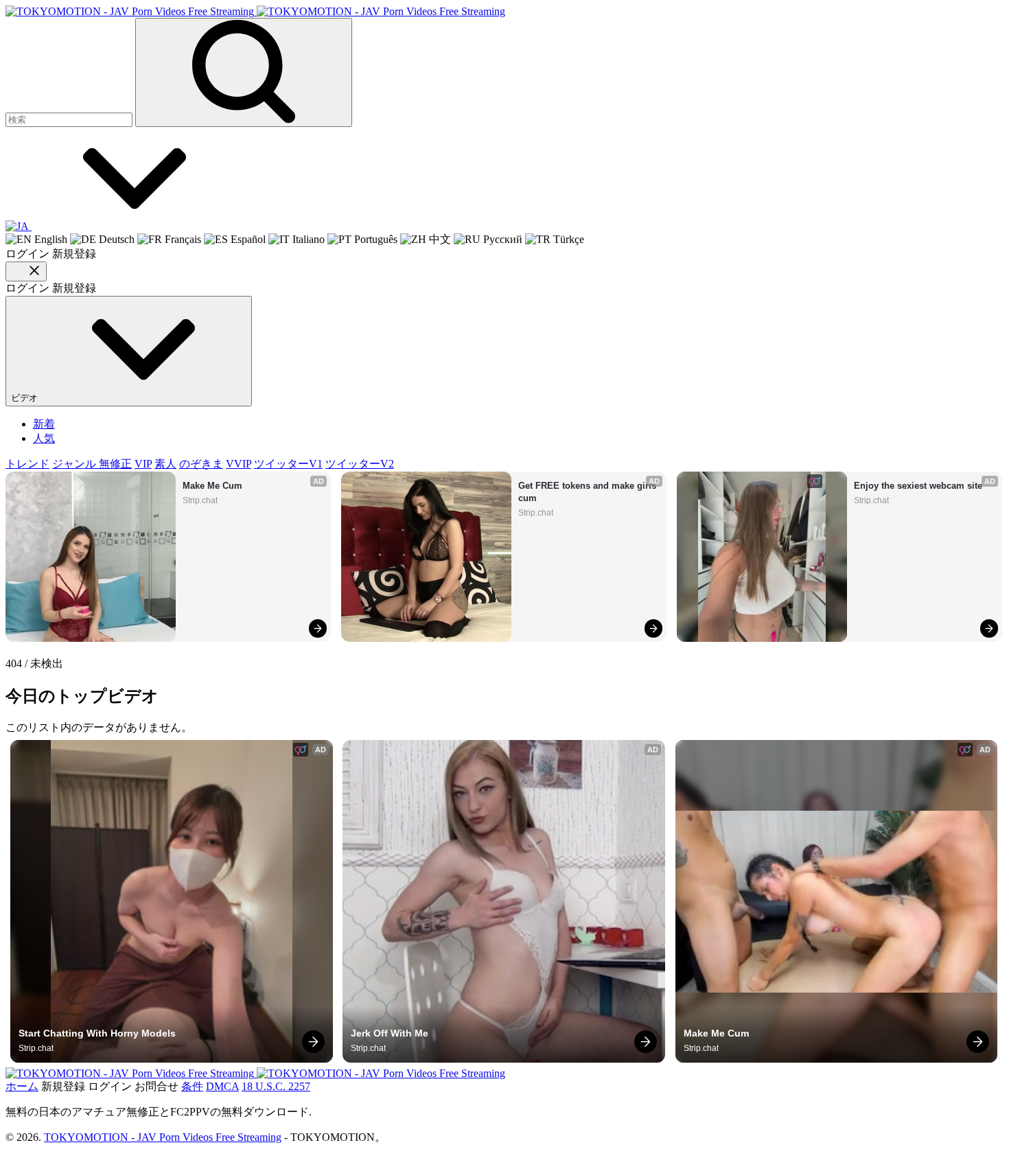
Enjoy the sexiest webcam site (918, 486)
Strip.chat (200, 500)
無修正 (115, 464)
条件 (192, 1086)
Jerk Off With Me (389, 1033)
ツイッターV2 (359, 464)
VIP (143, 464)
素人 (165, 464)
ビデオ (25, 398)
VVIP (238, 464)
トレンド (27, 464)
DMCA (222, 1086)
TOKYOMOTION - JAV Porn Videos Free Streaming (162, 1137)
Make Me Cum (212, 486)
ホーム (21, 1086)
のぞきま (201, 464)
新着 (44, 424)
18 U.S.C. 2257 (276, 1086)
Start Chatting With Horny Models (97, 1033)
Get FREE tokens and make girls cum (588, 492)
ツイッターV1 (288, 464)
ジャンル (75, 464)
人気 (44, 438)
